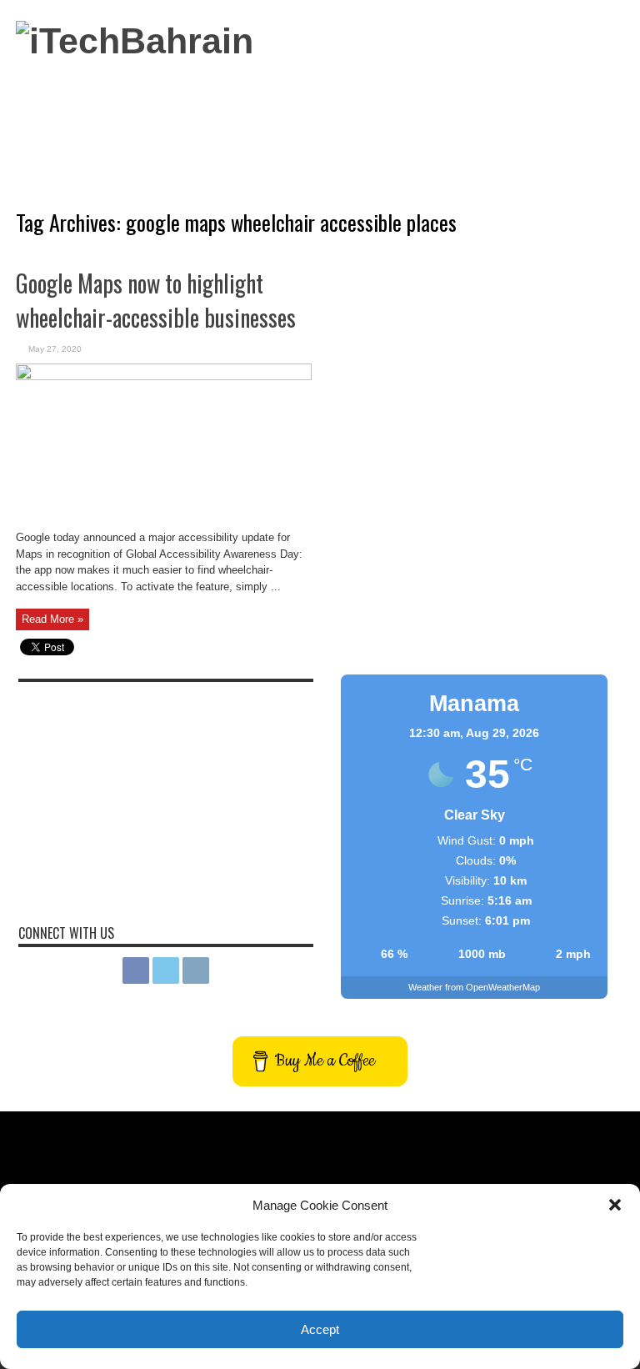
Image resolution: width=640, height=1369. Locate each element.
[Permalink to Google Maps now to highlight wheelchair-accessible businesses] (164, 376)
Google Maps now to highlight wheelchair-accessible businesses (156, 300)
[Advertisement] (320, 115)
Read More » (52, 619)
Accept (320, 1329)
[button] (615, 1204)
